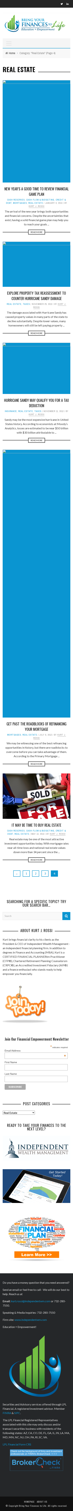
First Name (11, 1062)
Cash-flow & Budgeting (40, 199)
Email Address (35, 1050)
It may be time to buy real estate (36, 825)
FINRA (7, 1413)
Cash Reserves (16, 199)
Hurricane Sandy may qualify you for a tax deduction (36, 403)
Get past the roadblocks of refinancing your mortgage (36, 726)
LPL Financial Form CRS (17, 1444)
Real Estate (35, 203)
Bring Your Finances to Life (32, 1505)
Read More (37, 232)
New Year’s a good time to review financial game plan (36, 191)
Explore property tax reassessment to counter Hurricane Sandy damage (36, 295)
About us (42, 1501)
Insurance (11, 411)
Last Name (11, 1073)
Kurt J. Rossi (36, 206)
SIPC (17, 1413)
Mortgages (20, 203)
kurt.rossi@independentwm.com (30, 1301)
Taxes (26, 304)
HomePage (29, 1501)
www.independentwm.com (31, 1319)
